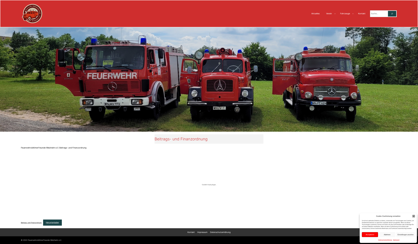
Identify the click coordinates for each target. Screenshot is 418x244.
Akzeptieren (370, 235)
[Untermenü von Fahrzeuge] (353, 13)
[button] (414, 216)
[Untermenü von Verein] (335, 13)
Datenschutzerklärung (385, 240)
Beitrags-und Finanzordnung (31, 223)
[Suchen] (392, 14)
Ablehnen (387, 235)
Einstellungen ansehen (406, 235)
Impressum (396, 240)
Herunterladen (52, 222)
